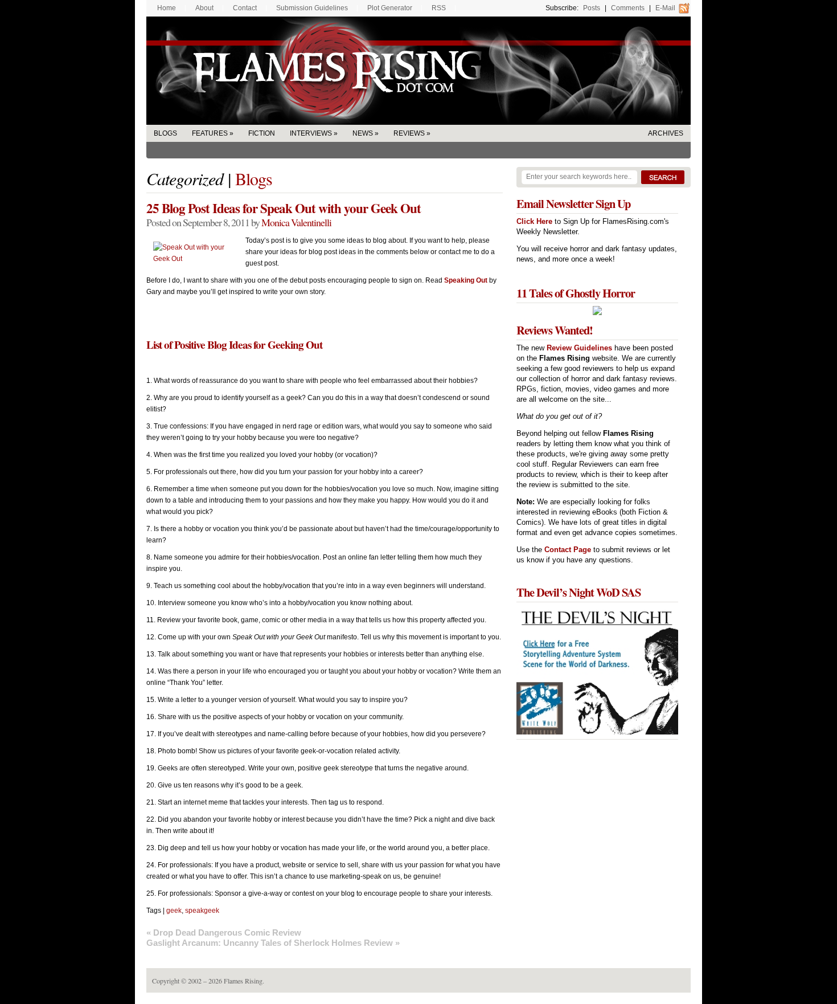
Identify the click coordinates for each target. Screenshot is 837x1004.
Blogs (165, 133)
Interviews (311, 133)
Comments (628, 8)
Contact (245, 8)
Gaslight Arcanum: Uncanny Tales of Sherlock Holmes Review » (273, 943)
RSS (439, 8)
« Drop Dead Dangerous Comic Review (223, 932)
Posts (591, 8)
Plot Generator (389, 8)
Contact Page (567, 549)
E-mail (665, 8)
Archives (665, 133)
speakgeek (202, 911)
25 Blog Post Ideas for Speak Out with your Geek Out (283, 208)
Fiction (261, 133)
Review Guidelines (579, 348)
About (204, 8)
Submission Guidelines (312, 8)
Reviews (409, 133)
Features (210, 133)
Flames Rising (418, 71)
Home (166, 8)
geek (174, 911)
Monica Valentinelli (296, 222)
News (362, 133)
